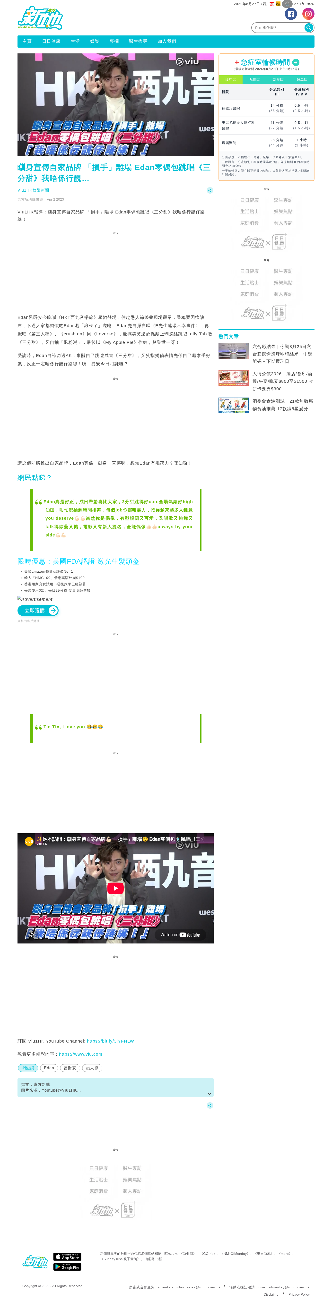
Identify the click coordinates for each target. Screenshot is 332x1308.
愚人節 (92, 1068)
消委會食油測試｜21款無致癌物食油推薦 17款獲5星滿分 (283, 405)
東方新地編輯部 (30, 199)
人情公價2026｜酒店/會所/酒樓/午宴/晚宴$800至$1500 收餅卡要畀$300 (283, 381)
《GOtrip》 (208, 1254)
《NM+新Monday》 (235, 1254)
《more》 (284, 1254)
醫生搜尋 (138, 41)
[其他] (210, 193)
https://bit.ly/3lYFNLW (110, 1041)
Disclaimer (272, 1294)
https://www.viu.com (80, 1054)
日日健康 (51, 41)
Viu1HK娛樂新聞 (33, 190)
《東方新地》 (263, 1254)
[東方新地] (91, 18)
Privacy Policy (299, 1294)
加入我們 (167, 41)
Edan (49, 1068)
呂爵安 (70, 1068)
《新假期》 (187, 1254)
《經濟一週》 (154, 1259)
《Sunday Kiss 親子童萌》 (120, 1259)
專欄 (114, 41)
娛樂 (94, 41)
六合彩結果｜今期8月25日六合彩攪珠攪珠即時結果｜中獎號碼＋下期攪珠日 (283, 354)
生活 (75, 41)
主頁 (27, 41)
